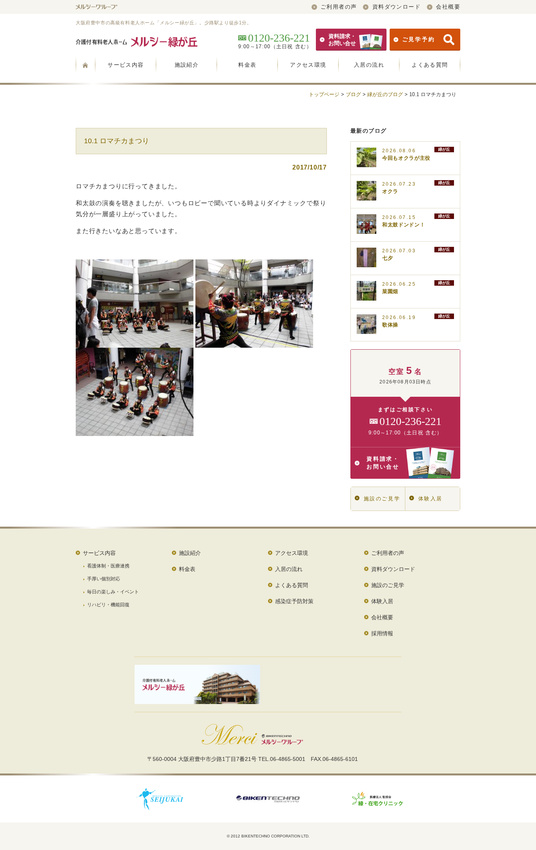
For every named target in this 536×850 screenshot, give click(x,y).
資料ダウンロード (396, 7)
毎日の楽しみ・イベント (113, 592)
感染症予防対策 (294, 601)
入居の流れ (369, 65)
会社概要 (448, 7)
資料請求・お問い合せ (342, 39)
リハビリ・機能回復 (108, 604)
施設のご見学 (382, 499)
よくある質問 (430, 65)
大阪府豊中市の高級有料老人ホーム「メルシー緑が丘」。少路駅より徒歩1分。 (164, 23)
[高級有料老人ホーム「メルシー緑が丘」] (85, 65)
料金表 (247, 65)
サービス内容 (126, 65)
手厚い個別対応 (103, 579)
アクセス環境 (308, 65)
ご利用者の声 (339, 7)
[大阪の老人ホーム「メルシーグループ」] (252, 742)
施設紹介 (187, 65)
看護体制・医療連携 (108, 566)
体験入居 (430, 499)
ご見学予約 (418, 39)
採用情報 (382, 633)
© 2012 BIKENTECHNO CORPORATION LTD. (268, 836)
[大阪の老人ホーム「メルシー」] (96, 7)
